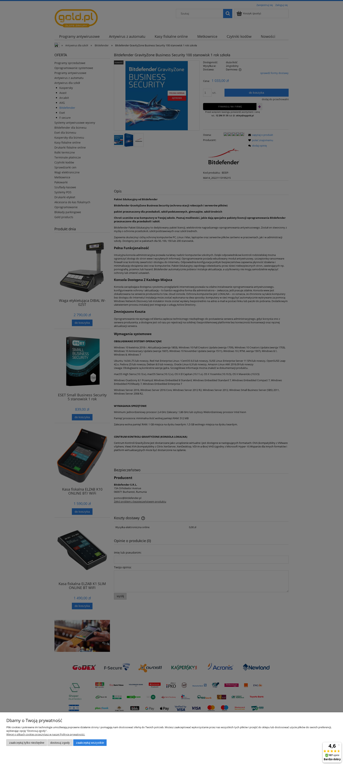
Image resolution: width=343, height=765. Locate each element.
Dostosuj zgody (60, 742)
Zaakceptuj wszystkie (90, 742)
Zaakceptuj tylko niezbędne (26, 742)
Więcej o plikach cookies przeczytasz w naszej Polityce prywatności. (45, 734)
